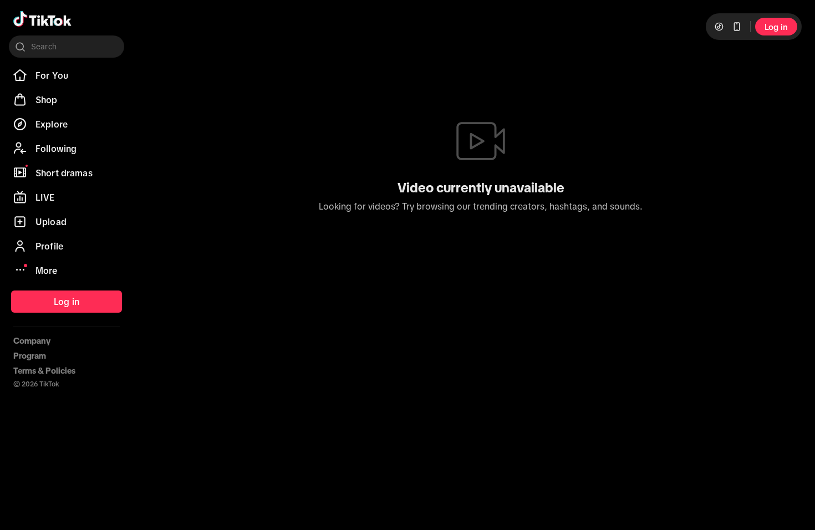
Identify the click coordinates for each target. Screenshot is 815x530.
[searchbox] (66, 46)
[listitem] (66, 75)
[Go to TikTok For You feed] (42, 19)
